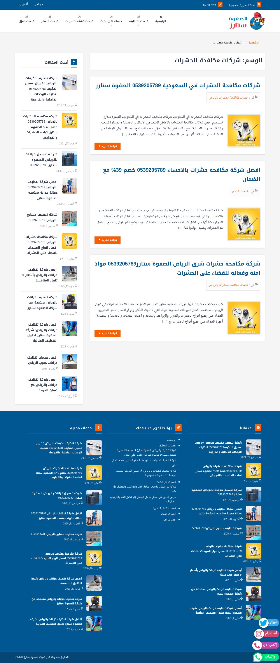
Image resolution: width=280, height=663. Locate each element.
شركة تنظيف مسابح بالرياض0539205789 (42, 217)
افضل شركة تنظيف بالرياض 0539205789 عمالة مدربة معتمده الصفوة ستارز (43, 190)
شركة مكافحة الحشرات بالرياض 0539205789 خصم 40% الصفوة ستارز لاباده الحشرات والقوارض (40, 127)
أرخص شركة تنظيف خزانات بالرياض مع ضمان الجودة (43, 385)
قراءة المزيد (109, 146)
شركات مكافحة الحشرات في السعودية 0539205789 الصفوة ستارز (178, 85)
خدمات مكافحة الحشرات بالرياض (229, 98)
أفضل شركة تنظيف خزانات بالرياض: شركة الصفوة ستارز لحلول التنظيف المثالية (41, 333)
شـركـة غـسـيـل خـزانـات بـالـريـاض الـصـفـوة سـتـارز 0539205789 (42, 159)
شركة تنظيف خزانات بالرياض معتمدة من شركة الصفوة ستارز (42, 302)
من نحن (38, 4)
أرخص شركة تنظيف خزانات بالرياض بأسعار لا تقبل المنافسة (40, 275)
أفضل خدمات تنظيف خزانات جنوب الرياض (42, 360)
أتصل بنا (23, 4)
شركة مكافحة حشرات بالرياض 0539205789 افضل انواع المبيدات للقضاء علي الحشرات (41, 245)
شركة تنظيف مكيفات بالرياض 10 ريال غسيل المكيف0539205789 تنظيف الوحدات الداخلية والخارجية (41, 88)
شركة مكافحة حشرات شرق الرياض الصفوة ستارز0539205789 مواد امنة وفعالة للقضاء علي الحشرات (177, 268)
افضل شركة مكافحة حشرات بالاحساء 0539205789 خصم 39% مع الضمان (181, 174)
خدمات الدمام (240, 191)
